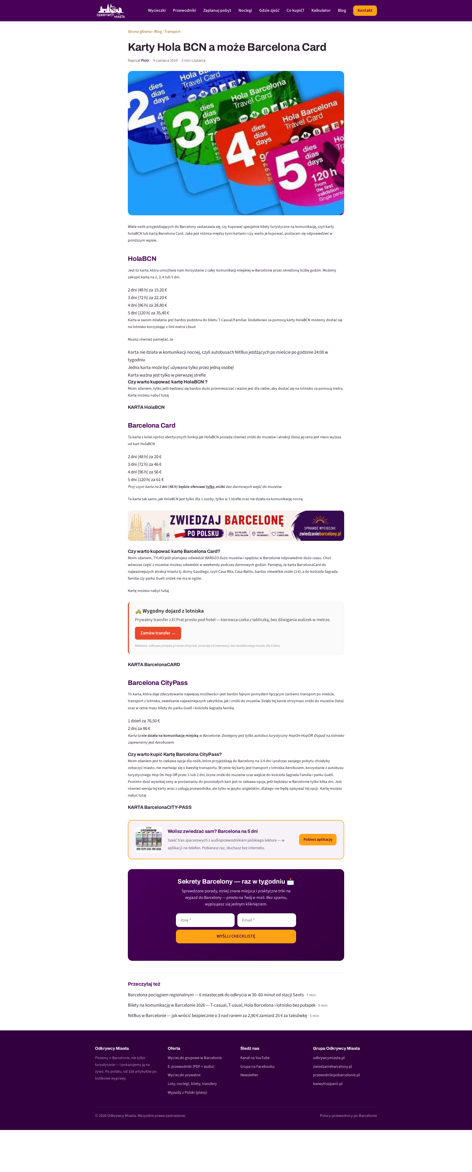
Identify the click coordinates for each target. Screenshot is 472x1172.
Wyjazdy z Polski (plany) (187, 1092)
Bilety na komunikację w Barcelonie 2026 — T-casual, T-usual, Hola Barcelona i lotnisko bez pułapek (221, 1005)
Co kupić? (295, 10)
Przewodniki (184, 10)
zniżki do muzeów (230, 775)
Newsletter (249, 1075)
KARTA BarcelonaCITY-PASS (160, 807)
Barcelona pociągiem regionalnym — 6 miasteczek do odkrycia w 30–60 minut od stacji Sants (216, 995)
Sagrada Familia (298, 775)
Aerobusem (294, 768)
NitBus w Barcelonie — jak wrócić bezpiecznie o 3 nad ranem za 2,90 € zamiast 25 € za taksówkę (217, 1015)
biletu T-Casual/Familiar (227, 320)
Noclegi (245, 10)
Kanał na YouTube (255, 1058)
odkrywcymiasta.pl (329, 1058)
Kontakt (365, 10)
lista (295, 437)
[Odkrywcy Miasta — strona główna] (111, 11)
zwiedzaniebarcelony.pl (332, 1066)
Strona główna (140, 31)
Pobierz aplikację (317, 839)
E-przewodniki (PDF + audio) (191, 1066)
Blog (342, 10)
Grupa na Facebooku (257, 1066)
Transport (172, 31)
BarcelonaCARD (162, 664)
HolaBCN (154, 407)
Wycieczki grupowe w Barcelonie (195, 1058)
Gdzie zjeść (269, 10)
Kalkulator (321, 10)
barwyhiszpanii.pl (328, 1084)
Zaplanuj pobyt (217, 10)
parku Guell (323, 775)
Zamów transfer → (158, 633)
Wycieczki (157, 10)
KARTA (136, 407)
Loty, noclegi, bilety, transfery (192, 1084)
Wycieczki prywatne (184, 1075)
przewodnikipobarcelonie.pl (336, 1075)
